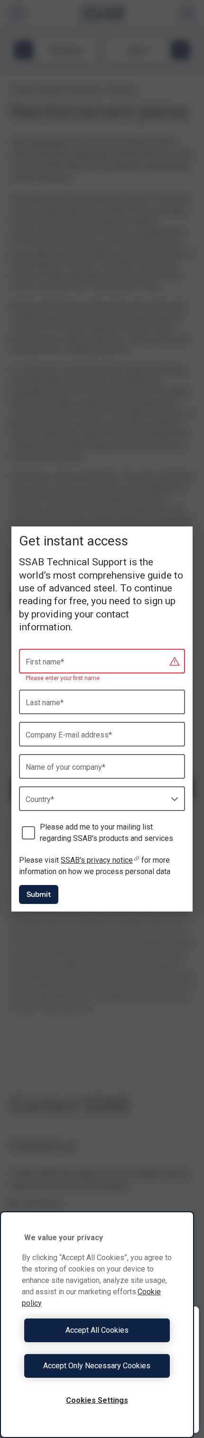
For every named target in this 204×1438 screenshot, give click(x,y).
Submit (39, 894)
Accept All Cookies (97, 1330)
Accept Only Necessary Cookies (96, 1365)
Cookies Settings (97, 1400)
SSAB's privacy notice (97, 860)
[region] (97, 1324)
